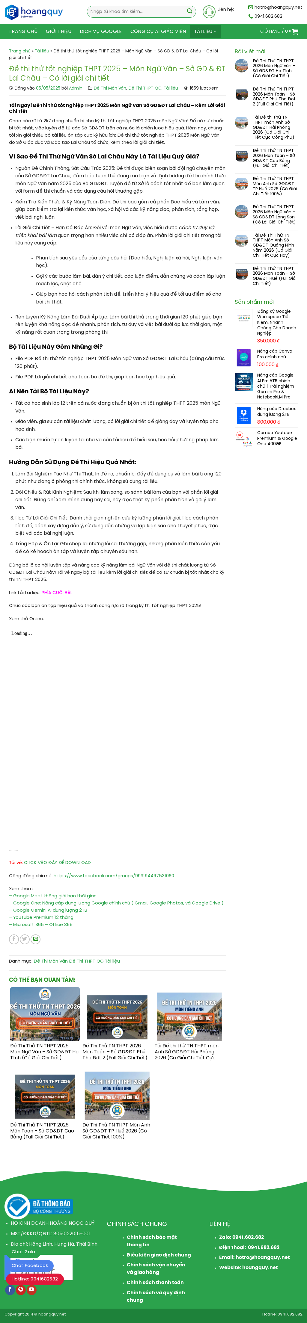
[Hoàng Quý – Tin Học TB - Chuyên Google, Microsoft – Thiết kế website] (36, 12)
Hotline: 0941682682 (35, 1279)
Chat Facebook (30, 1265)
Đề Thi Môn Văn (110, 88)
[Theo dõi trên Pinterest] (21, 1290)
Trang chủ (23, 31)
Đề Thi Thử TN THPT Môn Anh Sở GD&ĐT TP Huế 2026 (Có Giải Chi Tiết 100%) (275, 186)
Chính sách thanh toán (155, 1282)
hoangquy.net (260, 1267)
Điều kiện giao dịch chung (159, 1255)
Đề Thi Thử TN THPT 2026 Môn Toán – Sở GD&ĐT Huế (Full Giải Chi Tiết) (275, 276)
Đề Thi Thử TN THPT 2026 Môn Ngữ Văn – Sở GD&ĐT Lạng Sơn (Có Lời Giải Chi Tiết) (274, 214)
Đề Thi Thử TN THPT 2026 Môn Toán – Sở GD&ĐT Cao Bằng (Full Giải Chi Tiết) (274, 158)
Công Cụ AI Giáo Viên (158, 31)
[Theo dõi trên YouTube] (32, 1290)
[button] (279, 31)
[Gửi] (189, 11)
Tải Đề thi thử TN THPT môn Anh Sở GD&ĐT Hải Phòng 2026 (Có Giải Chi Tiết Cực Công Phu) (273, 127)
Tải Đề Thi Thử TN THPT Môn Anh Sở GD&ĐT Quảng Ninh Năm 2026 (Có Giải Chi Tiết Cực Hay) (273, 245)
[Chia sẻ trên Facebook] (14, 939)
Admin (75, 88)
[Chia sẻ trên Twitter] (25, 939)
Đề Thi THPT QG (145, 88)
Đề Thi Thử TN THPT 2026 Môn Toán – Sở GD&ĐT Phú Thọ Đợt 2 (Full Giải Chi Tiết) (274, 97)
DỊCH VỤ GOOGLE (101, 31)
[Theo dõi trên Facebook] (10, 1290)
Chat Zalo (23, 1252)
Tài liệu (203, 31)
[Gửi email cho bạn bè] (35, 939)
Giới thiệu (58, 31)
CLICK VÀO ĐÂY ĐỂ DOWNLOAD (57, 862)
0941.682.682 (248, 1237)
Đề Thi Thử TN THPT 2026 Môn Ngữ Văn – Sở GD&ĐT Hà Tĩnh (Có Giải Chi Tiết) (274, 68)
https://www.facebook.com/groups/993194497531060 (114, 876)
